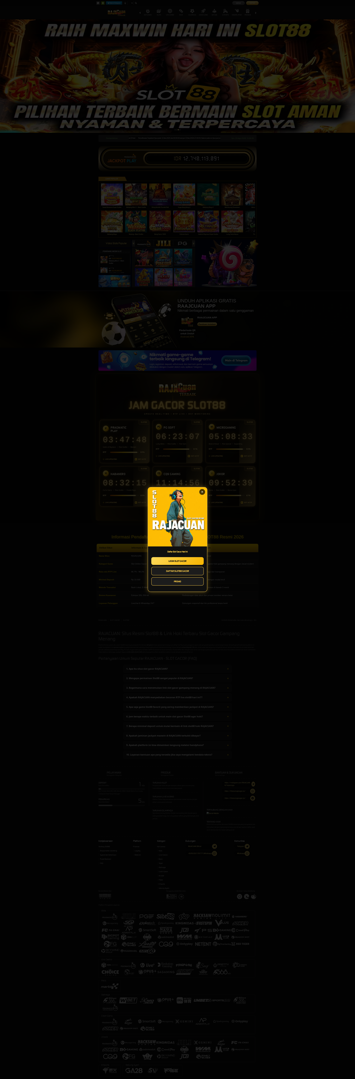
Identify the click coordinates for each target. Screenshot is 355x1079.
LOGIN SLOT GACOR (177, 561)
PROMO (177, 581)
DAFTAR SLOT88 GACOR (177, 571)
